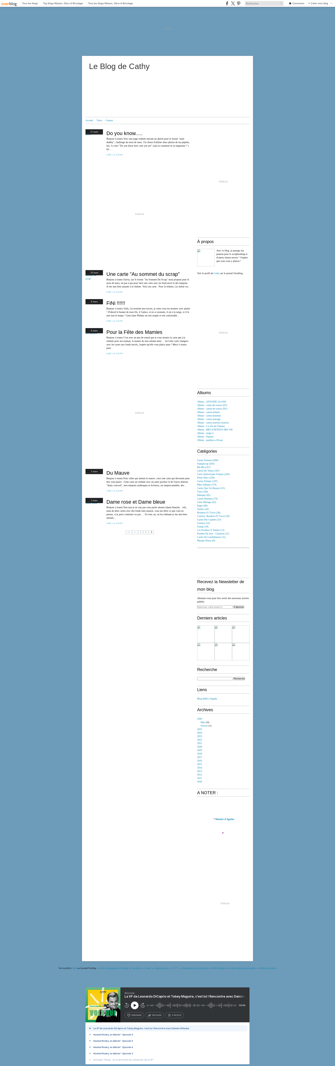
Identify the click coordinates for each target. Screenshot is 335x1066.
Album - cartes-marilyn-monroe (213, 422)
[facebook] (227, 3)
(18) (203, 526)
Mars (203, 722)
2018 (199, 753)
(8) (206, 540)
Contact (109, 120)
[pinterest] (238, 3)
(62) (206, 502)
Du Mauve (117, 473)
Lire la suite (114, 155)
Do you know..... (124, 133)
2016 (199, 760)
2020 (199, 746)
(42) (203, 509)
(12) (213, 533)
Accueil (89, 120)
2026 (199, 718)
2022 (199, 739)
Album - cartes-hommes (209, 415)
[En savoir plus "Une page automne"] (223, 634)
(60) (202, 505)
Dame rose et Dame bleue (135, 502)
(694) (207, 460)
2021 (199, 743)
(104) (202, 491)
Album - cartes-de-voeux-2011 (212, 405)
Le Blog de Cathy (119, 66)
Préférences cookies (267, 968)
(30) (208, 512)
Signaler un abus (162, 968)
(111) (211, 488)
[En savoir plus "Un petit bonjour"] (223, 651)
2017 (199, 757)
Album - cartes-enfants (208, 412)
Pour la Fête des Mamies (134, 332)
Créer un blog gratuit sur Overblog (114, 968)
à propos (176, 1015)
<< (128, 532)
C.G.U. (176, 968)
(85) (203, 495)
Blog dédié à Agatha (207, 698)
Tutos (99, 120)
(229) (206, 477)
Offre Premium (219, 968)
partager (156, 1015)
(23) (209, 519)
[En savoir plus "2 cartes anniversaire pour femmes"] (206, 651)
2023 (199, 736)
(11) (211, 537)
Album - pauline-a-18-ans (210, 440)
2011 (199, 778)
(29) (213, 516)
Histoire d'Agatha (224, 819)
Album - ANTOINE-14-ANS (211, 401)
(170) (207, 484)
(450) (205, 463)
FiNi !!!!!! (115, 303)
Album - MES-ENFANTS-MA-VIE (215, 429)
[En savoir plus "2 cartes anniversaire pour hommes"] (241, 634)
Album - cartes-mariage (209, 419)
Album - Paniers (205, 436)
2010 (199, 781)
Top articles (136, 968)
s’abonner (136, 1015)
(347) (208, 470)
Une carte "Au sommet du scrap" (143, 274)
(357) (204, 467)
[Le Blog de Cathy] (206, 257)
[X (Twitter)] (233, 3)
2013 (199, 771)
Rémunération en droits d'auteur (196, 968)
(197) (207, 481)
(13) (210, 530)
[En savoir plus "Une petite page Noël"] (206, 634)
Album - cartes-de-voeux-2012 (212, 408)
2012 (199, 774)
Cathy (216, 273)
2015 (199, 764)
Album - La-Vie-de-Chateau (211, 426)
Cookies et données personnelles (242, 968)
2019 (199, 750)
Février (204, 725)
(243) (213, 474)
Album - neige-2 (205, 433)
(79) (207, 498)
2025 (199, 729)
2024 (199, 732)
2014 (199, 767)
